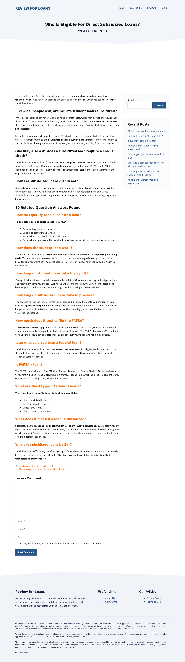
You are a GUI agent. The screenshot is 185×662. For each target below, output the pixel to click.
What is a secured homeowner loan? (146, 131)
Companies (136, 8)
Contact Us (111, 601)
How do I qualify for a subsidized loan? (48, 214)
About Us (110, 598)
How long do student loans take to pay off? (51, 273)
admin (103, 30)
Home (122, 8)
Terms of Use (154, 601)
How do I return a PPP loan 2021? (145, 135)
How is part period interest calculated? (36, 466)
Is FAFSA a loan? (29, 364)
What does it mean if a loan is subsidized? (50, 418)
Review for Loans (32, 8)
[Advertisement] (92, 66)
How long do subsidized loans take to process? (54, 295)
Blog (164, 8)
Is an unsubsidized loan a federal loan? (48, 342)
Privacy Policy (154, 598)
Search (130, 100)
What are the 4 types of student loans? (48, 386)
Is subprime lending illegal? (141, 140)
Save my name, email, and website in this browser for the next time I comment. (60, 543)
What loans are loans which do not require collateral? (42, 469)
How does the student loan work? (43, 247)
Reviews (151, 8)
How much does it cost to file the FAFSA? (49, 320)
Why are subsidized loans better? (43, 444)
